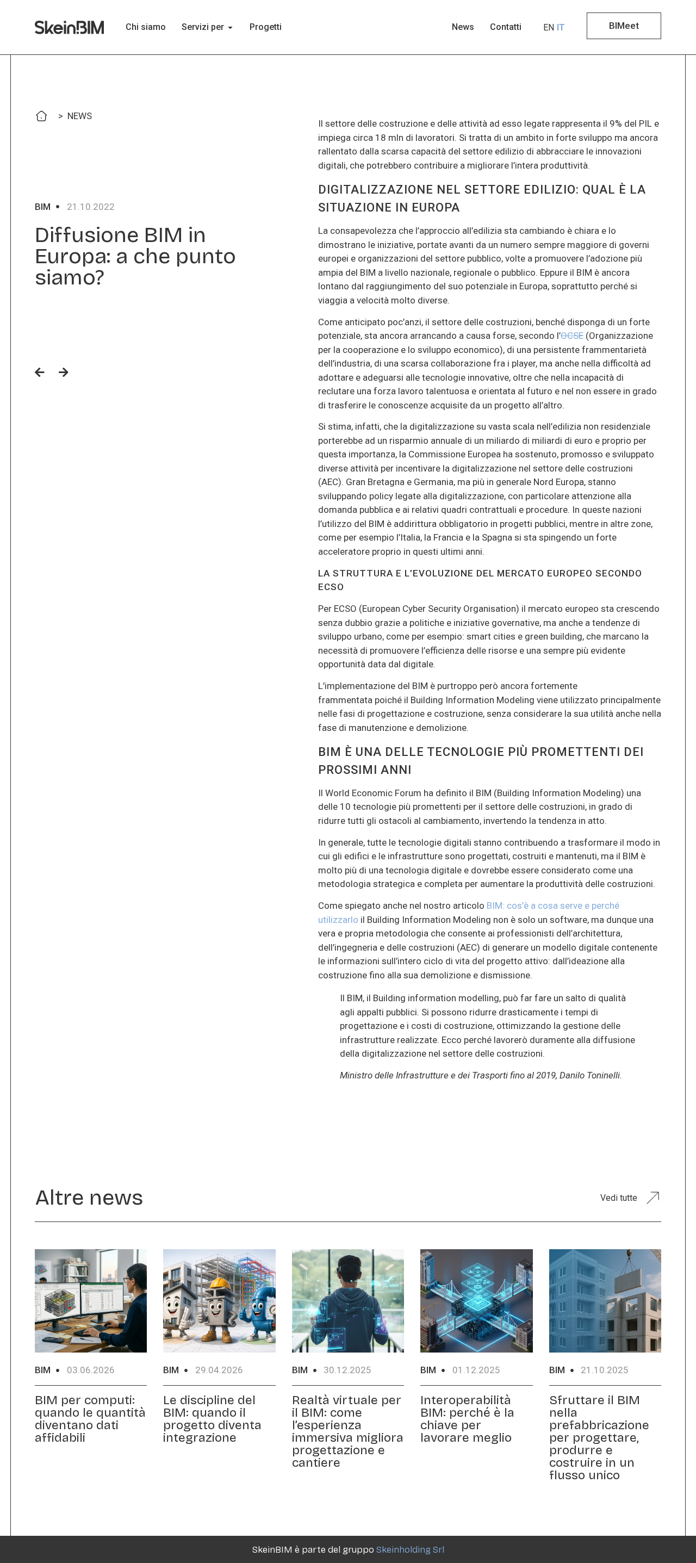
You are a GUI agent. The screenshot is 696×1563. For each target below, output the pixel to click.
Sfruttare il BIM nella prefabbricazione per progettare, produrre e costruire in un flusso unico (599, 1438)
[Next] (60, 373)
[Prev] (43, 373)
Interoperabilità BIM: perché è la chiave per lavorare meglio (467, 1419)
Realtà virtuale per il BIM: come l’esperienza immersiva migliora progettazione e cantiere (347, 1431)
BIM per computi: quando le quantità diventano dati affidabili (90, 1419)
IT (561, 27)
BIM (43, 206)
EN (548, 27)
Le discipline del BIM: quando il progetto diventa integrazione (212, 1419)
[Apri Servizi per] (230, 27)
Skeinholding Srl (410, 1549)
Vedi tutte (618, 1198)
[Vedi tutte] (652, 1197)
